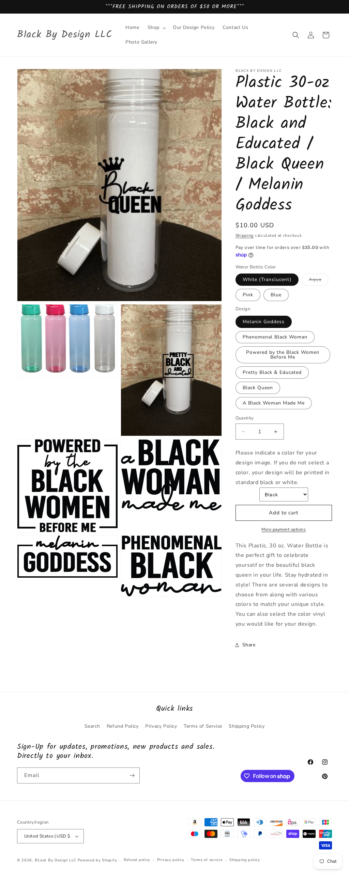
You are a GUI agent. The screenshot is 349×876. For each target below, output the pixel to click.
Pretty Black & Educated (272, 372)
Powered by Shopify (97, 860)
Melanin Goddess (264, 321)
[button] (156, 27)
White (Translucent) (267, 279)
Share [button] (249, 645)
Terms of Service (203, 726)
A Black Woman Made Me (274, 403)
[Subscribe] (131, 775)
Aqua (319, 281)
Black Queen (258, 387)
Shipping (245, 235)
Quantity (245, 418)
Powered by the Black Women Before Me (282, 354)
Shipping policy (244, 859)
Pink (248, 295)
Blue (276, 295)
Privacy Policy (161, 726)
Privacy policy (170, 859)
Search (92, 726)
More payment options (283, 529)
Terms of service (207, 859)
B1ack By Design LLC (55, 860)
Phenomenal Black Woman (275, 337)
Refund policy (137, 859)
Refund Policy (123, 726)
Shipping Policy (246, 726)
